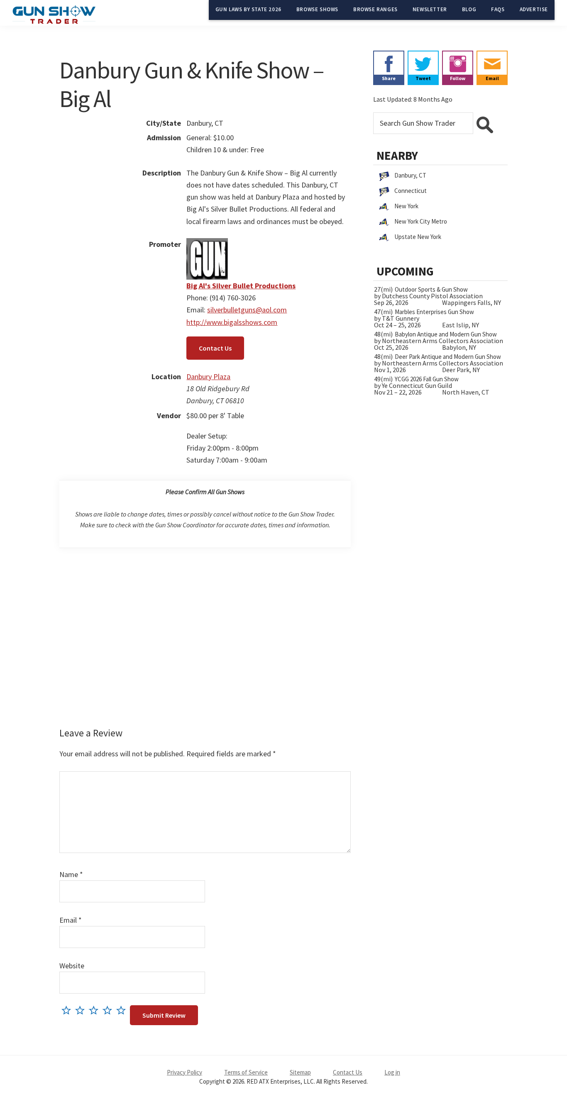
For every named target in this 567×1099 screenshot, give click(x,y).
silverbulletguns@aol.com (247, 309)
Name (71, 874)
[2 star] (82, 1010)
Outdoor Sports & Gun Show (431, 289)
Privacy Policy (184, 1072)
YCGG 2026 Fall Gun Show (427, 379)
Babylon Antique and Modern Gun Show (446, 334)
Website (71, 965)
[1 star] (68, 1010)
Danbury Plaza (208, 376)
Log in (392, 1072)
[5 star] (123, 1010)
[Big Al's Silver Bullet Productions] (207, 244)
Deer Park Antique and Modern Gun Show (448, 357)
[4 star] (109, 1010)
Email (70, 920)
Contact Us (215, 348)
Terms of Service (246, 1072)
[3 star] (96, 1010)
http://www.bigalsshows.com (231, 322)
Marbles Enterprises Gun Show (434, 312)
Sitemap (300, 1072)
